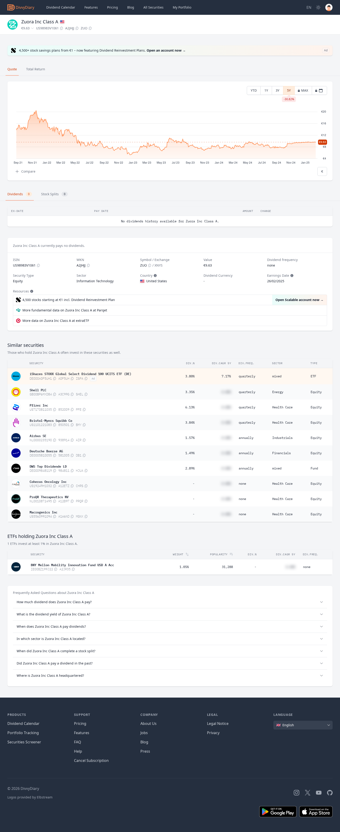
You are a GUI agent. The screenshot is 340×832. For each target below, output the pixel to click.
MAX (304, 90)
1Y (266, 90)
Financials (281, 453)
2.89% (190, 468)
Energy (277, 392)
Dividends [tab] (18, 194)
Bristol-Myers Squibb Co (51, 420)
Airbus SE (38, 435)
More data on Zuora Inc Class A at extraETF (55, 320)
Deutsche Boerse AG (46, 450)
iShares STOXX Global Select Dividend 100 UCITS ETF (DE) (80, 373)
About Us (148, 723)
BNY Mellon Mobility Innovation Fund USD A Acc (72, 564)
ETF (313, 376)
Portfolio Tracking (23, 732)
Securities (153, 7)
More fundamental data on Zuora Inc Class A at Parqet (64, 310)
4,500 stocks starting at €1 (68, 300)
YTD (254, 90)
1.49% (190, 453)
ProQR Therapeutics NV (49, 496)
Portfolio (182, 7)
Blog (144, 742)
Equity (316, 392)
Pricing (112, 7)
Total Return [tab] (35, 69)
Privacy (213, 732)
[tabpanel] (170, 131)
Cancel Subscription (91, 760)
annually (246, 438)
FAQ (77, 742)
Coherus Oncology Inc (48, 481)
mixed (276, 376)
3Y (277, 90)
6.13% (190, 407)
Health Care (282, 407)
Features (91, 7)
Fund (314, 468)
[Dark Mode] (318, 7)
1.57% (190, 438)
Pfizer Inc (39, 405)
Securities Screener (24, 742)
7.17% (226, 376)
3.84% (190, 422)
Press (145, 751)
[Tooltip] (154, 275)
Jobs (144, 732)
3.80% (190, 376)
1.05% (184, 567)
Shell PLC (38, 389)
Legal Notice (218, 723)
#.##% (226, 392)
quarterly (247, 376)
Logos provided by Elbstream (30, 797)
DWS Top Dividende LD (48, 466)
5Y (289, 91)
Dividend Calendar (60, 7)
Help (78, 751)
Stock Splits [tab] (53, 194)
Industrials (282, 438)
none (242, 483)
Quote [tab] (12, 69)
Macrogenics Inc (43, 511)
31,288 (227, 567)
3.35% (190, 392)
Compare (28, 171)
